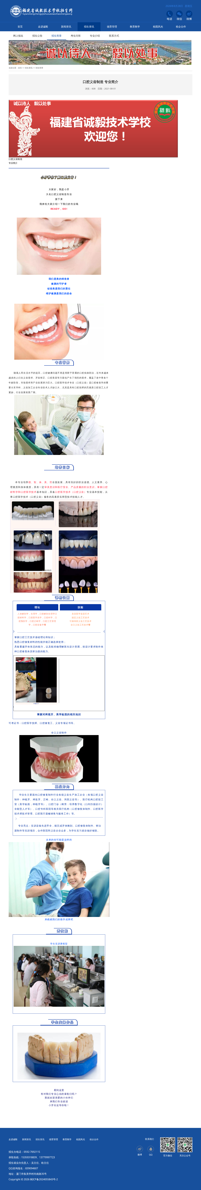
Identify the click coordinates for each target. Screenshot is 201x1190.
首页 (20, 26)
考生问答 (76, 35)
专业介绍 (95, 35)
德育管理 (112, 26)
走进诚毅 (43, 26)
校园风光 (158, 26)
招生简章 (57, 35)
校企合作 (181, 26)
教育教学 (135, 26)
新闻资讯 (66, 26)
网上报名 (18, 35)
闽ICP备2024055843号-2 (44, 1179)
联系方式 (114, 35)
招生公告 (37, 35)
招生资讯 (89, 26)
